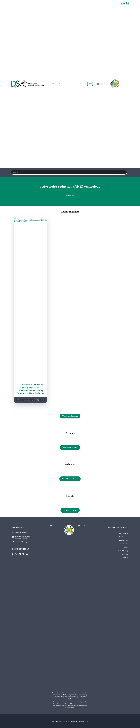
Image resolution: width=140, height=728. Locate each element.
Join (90, 84)
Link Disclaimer (123, 540)
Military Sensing (28, 400)
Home (68, 195)
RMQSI (37, 400)
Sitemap (125, 557)
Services (72, 84)
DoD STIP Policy (122, 551)
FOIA (126, 547)
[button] (66, 84)
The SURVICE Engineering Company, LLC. (74, 721)
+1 (43, 400)
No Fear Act (124, 544)
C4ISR (19, 400)
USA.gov (125, 554)
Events (82, 84)
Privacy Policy (123, 533)
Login (100, 84)
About (54, 84)
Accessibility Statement (121, 537)
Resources (62, 84)
